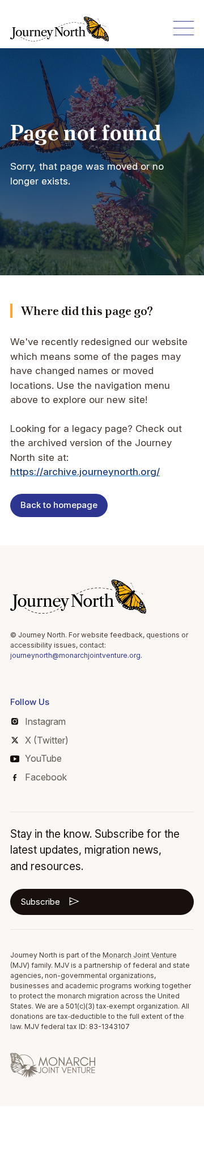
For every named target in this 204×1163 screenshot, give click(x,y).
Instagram (45, 721)
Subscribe (40, 901)
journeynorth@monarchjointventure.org (75, 655)
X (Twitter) (47, 740)
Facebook (46, 777)
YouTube (43, 758)
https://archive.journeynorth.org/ (85, 471)
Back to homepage (58, 504)
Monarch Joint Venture (140, 955)
